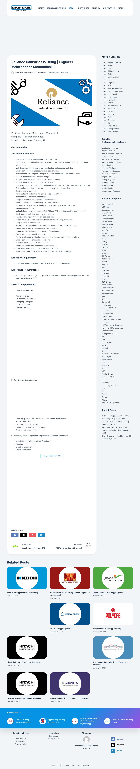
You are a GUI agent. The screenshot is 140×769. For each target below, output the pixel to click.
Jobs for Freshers (56, 8)
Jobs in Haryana (108, 85)
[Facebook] (14, 535)
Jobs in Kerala (107, 103)
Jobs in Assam (108, 65)
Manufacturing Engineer (111, 162)
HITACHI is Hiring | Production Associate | (25, 698)
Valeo (104, 391)
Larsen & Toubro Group (111, 319)
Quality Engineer (108, 179)
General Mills (107, 285)
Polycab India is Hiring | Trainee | (107, 629)
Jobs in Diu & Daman (110, 77)
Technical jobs (62, 73)
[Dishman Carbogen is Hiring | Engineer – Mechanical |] (113, 647)
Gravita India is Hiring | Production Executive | (69, 698)
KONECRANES (107, 316)
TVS (103, 388)
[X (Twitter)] (23, 535)
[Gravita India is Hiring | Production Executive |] (70, 683)
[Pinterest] (32, 535)
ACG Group (106, 213)
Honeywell (106, 302)
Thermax (105, 382)
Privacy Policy (21, 744)
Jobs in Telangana (109, 123)
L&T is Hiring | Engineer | (60, 629)
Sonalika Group (108, 377)
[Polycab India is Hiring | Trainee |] (113, 614)
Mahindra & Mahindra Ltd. (112, 328)
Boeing (104, 241)
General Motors (108, 287)
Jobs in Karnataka (109, 100)
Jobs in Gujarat (108, 83)
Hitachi (104, 296)
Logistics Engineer (109, 156)
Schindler (105, 362)
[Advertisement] (70, 32)
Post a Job (83, 8)
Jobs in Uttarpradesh (110, 129)
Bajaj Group (106, 230)
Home (41, 8)
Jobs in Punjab (108, 114)
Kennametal (106, 310)
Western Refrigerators (111, 403)
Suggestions (21, 738)
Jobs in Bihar (107, 68)
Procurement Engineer (111, 171)
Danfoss (105, 264)
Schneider (106, 365)
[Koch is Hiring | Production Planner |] (27, 578)
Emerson (105, 270)
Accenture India (108, 210)
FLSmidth (105, 276)
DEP (103, 267)
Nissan (104, 336)
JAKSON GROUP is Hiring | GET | (115, 421)
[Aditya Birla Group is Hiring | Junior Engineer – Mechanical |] (70, 578)
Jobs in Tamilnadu (109, 120)
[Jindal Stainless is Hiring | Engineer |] (113, 578)
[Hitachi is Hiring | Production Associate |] (27, 647)
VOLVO (104, 400)
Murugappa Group (109, 334)
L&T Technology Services (112, 325)
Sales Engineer (108, 185)
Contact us (109, 8)
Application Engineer (110, 148)
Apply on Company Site (52, 456)
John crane (106, 305)
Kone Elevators (108, 313)
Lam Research (107, 322)
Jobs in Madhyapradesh (111, 106)
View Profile (86, 748)
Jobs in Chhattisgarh (110, 71)
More (120, 8)
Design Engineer (108, 151)
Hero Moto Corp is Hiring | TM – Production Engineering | (90, 721)
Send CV (96, 8)
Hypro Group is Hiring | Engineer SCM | (57, 721)
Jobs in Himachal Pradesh (112, 88)
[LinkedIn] (41, 535)
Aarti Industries (108, 204)
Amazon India (107, 224)
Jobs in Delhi (107, 74)
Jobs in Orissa (107, 111)
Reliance (105, 351)
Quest (104, 345)
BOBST (104, 239)
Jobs (71, 8)
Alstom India (107, 221)
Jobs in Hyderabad (109, 97)
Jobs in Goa (106, 80)
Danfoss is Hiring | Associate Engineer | (24, 721)
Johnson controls (109, 308)
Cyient (104, 262)
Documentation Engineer (112, 154)
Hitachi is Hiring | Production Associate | (24, 662)
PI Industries (107, 342)
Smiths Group (107, 374)
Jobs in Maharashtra (110, 108)
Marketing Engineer (110, 165)
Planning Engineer (109, 168)
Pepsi (104, 339)
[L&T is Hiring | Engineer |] (70, 614)
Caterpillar (106, 247)
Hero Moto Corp (108, 290)
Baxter (104, 233)
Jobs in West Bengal (110, 131)
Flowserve (106, 273)
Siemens (105, 368)
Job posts (52, 73)
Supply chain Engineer (111, 191)
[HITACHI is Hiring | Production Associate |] (27, 683)
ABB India (105, 207)
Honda (104, 299)
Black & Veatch (108, 236)
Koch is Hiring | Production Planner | (22, 593)
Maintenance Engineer (111, 159)
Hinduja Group (107, 293)
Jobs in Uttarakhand (110, 126)
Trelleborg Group (109, 385)
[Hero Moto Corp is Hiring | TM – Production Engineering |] (75, 721)
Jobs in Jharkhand (109, 94)
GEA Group (106, 282)
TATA (104, 380)
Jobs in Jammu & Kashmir (112, 91)
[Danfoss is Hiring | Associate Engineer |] (10, 721)
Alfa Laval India (108, 218)
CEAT (104, 250)
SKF (103, 371)
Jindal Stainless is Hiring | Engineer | (108, 593)
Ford (103, 279)
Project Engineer (108, 177)
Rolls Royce (106, 357)
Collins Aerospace (109, 259)
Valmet (104, 394)
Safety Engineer (108, 182)
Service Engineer (108, 188)
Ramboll (105, 348)
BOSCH (105, 244)
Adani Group (107, 216)
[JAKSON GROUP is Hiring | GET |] (107, 721)
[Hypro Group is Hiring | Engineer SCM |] (42, 721)
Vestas (104, 397)
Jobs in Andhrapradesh (111, 62)
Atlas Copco (107, 227)
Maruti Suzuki (107, 331)
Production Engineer (110, 174)
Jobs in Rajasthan (109, 117)
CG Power (106, 256)
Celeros (105, 253)
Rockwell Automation (110, 354)
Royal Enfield (107, 359)
